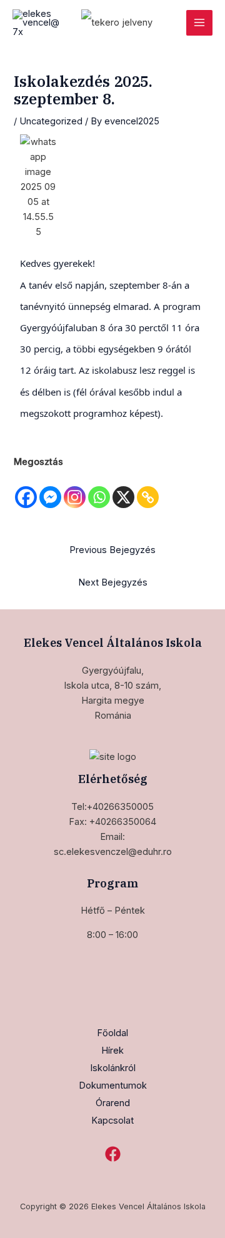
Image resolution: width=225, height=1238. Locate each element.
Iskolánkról (113, 1068)
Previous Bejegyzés (112, 550)
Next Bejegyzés (113, 582)
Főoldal (112, 1033)
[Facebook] (26, 489)
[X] (123, 489)
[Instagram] (75, 489)
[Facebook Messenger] (50, 489)
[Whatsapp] (99, 489)
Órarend (113, 1103)
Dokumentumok (113, 1085)
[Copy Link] (148, 489)
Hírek (112, 1050)
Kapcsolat (112, 1120)
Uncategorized (50, 121)
